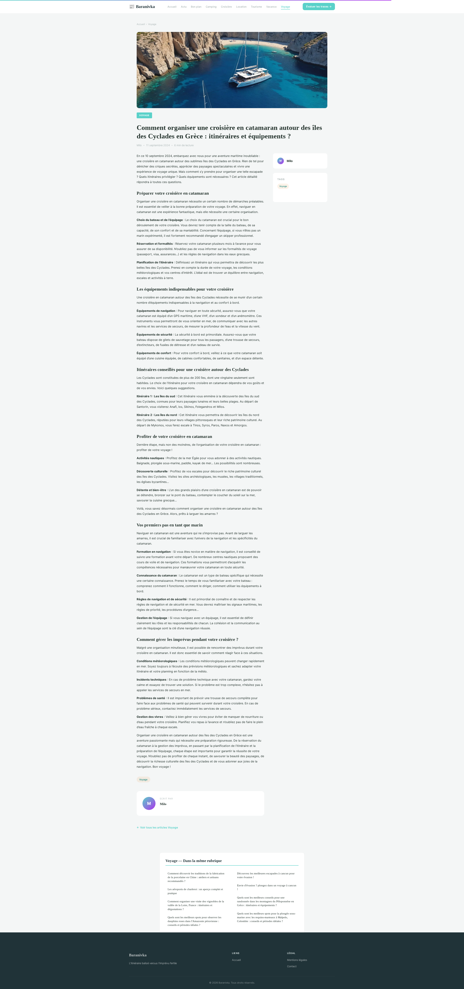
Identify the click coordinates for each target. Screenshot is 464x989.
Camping (211, 6)
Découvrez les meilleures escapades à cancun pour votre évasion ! (266, 875)
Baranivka (142, 6)
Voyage (285, 6)
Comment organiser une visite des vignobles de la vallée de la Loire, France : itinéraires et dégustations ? (196, 905)
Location (241, 6)
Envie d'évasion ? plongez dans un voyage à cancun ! (266, 887)
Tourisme (256, 6)
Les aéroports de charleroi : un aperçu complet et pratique (195, 891)
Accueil (172, 6)
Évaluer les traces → (319, 6)
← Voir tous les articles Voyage (157, 827)
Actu (184, 6)
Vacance (271, 6)
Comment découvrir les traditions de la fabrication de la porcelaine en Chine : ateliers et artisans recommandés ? (196, 877)
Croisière (226, 6)
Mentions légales (297, 959)
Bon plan (196, 6)
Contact (292, 966)
